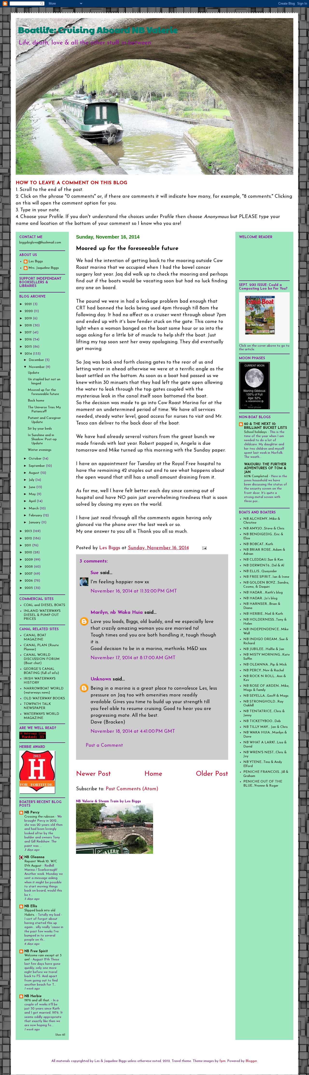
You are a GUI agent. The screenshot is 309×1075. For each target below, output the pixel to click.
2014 (29, 354)
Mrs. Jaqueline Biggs (43, 268)
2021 (29, 304)
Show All (60, 1035)
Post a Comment (104, 745)
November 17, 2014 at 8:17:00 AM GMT (133, 658)
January (35, 522)
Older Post (212, 774)
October (35, 459)
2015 (29, 347)
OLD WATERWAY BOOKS (44, 698)
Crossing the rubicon (39, 816)
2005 (29, 588)
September (37, 466)
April (33, 501)
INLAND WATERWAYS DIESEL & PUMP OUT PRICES (42, 615)
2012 (29, 538)
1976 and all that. (37, 1000)
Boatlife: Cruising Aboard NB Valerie (98, 29)
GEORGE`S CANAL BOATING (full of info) (41, 671)
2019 (29, 318)
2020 (29, 311)
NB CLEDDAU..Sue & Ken (263, 560)
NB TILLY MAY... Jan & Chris (265, 727)
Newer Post (93, 774)
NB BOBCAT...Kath (258, 544)
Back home (36, 400)
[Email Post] (204, 548)
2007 (29, 574)
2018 (29, 325)
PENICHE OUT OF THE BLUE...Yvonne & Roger (262, 784)
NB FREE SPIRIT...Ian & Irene (266, 577)
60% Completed (256, 476)
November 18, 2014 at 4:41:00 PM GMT (133, 731)
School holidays (256, 432)
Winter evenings (39, 450)
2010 (29, 552)
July (32, 480)
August (34, 473)
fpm (222, 1061)
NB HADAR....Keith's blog (263, 592)
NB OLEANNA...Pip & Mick (265, 664)
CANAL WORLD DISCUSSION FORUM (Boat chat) (42, 659)
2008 (29, 567)
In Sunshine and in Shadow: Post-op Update (42, 439)
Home (153, 774)
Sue (94, 572)
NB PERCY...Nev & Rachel (263, 670)
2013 (29, 531)
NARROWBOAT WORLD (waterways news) (43, 691)
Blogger (251, 1061)
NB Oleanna (34, 857)
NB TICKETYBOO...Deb (262, 721)
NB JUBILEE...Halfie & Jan (263, 649)
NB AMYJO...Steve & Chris (263, 528)
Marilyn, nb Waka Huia (117, 612)
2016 (29, 339)
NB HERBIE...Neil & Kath (263, 614)
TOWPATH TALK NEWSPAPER (37, 706)
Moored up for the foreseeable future (43, 392)
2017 (29, 332)
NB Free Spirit (36, 951)
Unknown (101, 679)
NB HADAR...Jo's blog (260, 598)
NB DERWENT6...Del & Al (263, 565)
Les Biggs (35, 261)
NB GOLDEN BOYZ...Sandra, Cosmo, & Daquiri (266, 585)
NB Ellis (30, 906)
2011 (28, 545)
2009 (29, 560)
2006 (29, 581)
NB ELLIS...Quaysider (260, 571)
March (34, 508)
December (37, 360)
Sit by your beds (40, 429)
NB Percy (31, 812)
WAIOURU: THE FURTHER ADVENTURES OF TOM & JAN (265, 468)
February (36, 515)
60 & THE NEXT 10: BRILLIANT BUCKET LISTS (265, 426)
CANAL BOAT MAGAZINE (35, 637)
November (37, 367)
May (33, 494)
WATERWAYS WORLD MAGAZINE (41, 716)
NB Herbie (33, 996)
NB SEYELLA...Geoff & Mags (265, 696)
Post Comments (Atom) (132, 789)
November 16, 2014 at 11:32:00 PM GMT (134, 591)
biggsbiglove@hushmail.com (40, 242)
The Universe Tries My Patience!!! (44, 409)
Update (33, 373)
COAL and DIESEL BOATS (44, 605)
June (32, 487)
